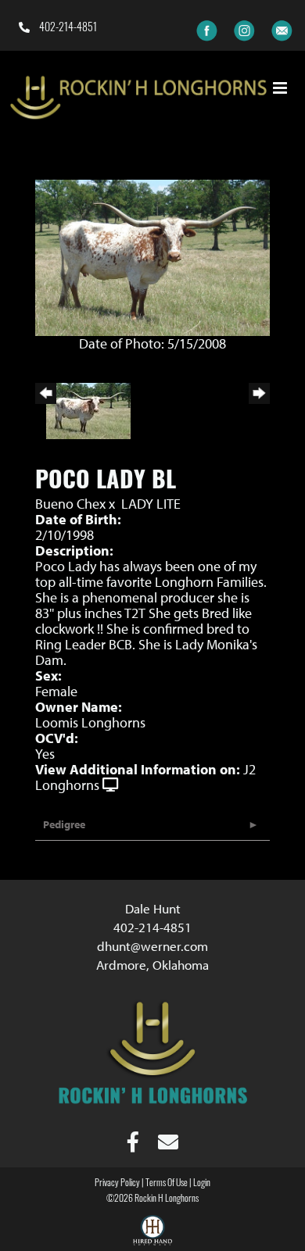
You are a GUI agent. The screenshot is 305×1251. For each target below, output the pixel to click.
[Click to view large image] (152, 256)
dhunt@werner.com (152, 946)
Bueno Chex (70, 504)
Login (201, 1183)
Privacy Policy (117, 1183)
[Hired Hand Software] (152, 1232)
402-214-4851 (67, 28)
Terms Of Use (166, 1183)
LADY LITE (151, 504)
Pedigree (64, 824)
